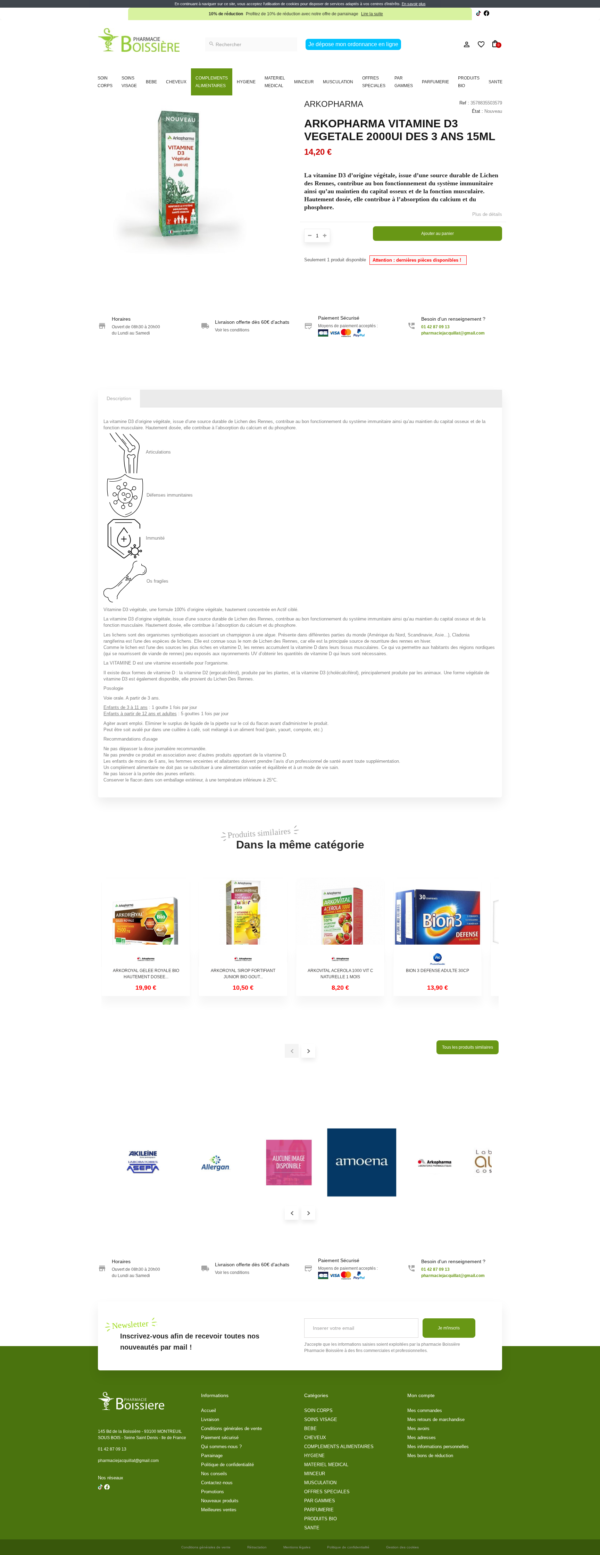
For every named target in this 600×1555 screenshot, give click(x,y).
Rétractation (257, 1547)
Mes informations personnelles (438, 1446)
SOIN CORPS (105, 82)
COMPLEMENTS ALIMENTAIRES (211, 82)
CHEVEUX (176, 81)
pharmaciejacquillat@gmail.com (128, 1460)
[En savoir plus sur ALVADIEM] (289, 1162)
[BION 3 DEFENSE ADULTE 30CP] (437, 922)
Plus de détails (487, 214)
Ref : (464, 102)
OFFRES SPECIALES (373, 82)
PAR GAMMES (403, 82)
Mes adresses (421, 1437)
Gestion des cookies (402, 1547)
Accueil (208, 1410)
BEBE (151, 81)
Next (308, 1213)
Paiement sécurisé (220, 1437)
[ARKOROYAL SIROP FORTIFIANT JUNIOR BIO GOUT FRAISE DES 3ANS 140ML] (243, 922)
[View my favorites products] (478, 44)
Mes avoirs (418, 1428)
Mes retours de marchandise (436, 1419)
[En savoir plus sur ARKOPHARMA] (434, 1162)
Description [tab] (119, 398)
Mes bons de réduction (430, 1455)
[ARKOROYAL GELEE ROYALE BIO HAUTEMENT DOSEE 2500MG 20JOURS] (145, 922)
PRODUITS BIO (469, 82)
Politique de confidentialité (227, 1464)
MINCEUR (304, 81)
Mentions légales (296, 1547)
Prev (292, 1213)
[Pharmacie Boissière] (139, 40)
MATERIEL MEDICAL (275, 82)
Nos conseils (214, 1473)
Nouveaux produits (220, 1500)
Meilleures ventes (218, 1509)
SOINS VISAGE (129, 82)
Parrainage (212, 1455)
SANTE (495, 81)
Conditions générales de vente (231, 1428)
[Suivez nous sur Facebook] (478, 14)
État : (477, 111)
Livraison (210, 1419)
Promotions (212, 1491)
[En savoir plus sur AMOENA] (362, 1162)
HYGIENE (246, 81)
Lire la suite (372, 13)
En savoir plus (414, 4)
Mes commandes (424, 1410)
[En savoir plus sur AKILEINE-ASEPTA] (143, 1162)
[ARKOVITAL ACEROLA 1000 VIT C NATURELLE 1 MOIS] (340, 922)
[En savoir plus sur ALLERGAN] (216, 1162)
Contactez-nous (217, 1482)
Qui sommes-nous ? (221, 1446)
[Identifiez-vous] (451, 44)
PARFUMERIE (435, 81)
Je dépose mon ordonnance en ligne (353, 44)
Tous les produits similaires (467, 1047)
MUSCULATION (338, 81)
